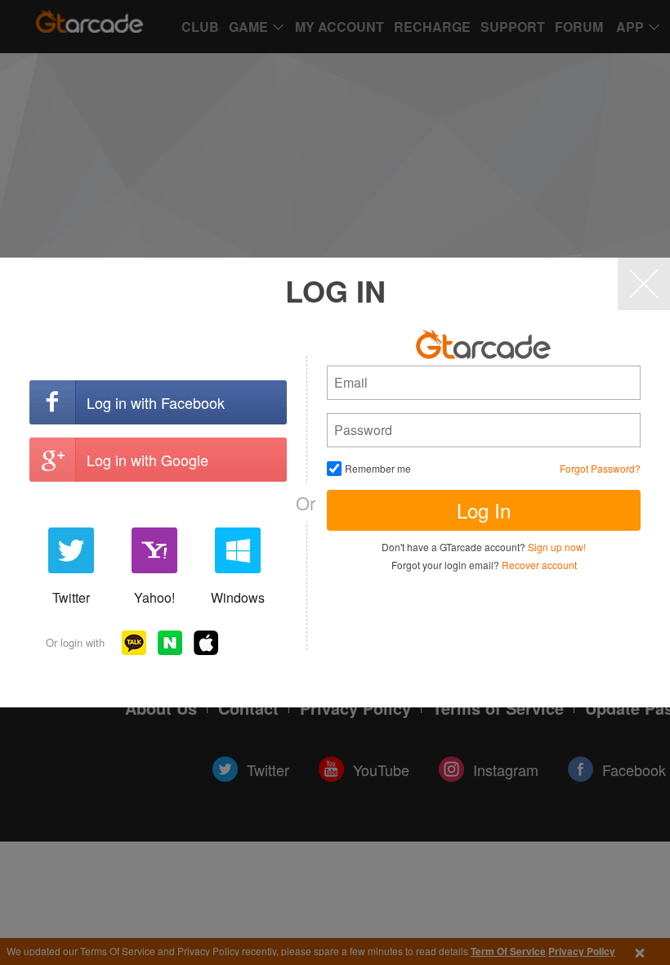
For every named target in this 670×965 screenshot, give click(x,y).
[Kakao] (134, 643)
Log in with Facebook (156, 402)
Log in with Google (147, 459)
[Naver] (170, 643)
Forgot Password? (600, 468)
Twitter (71, 597)
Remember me (378, 468)
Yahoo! (154, 597)
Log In (484, 510)
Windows (238, 597)
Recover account (539, 565)
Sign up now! (557, 547)
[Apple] (206, 643)
